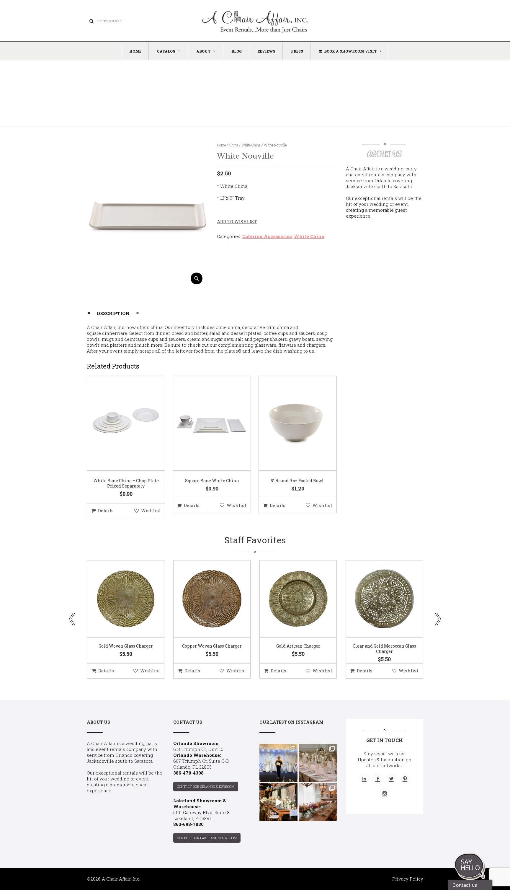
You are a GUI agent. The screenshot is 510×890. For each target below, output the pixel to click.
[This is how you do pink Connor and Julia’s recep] (318, 763)
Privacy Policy (407, 879)
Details (106, 511)
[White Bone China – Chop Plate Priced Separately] (119, 423)
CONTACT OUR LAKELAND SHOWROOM (207, 838)
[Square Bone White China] (204, 423)
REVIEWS (266, 51)
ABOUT (203, 51)
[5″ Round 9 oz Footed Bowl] (290, 423)
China (233, 145)
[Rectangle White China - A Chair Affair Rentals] (147, 282)
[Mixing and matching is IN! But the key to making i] (278, 802)
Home (221, 145)
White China (251, 145)
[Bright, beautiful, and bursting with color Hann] (318, 802)
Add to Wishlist (237, 221)
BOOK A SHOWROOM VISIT (350, 51)
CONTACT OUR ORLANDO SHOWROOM (205, 786)
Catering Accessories (267, 236)
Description (113, 313)
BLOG (236, 51)
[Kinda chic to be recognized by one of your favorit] (278, 763)
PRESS (297, 51)
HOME (135, 51)
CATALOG (166, 51)
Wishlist (151, 511)
